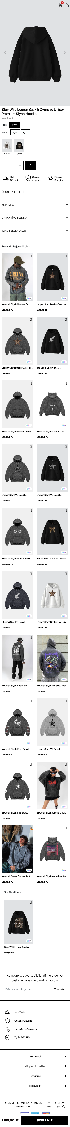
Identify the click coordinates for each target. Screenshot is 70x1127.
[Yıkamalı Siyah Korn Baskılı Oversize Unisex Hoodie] (17, 722)
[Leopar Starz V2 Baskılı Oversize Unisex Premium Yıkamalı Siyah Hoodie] (17, 468)
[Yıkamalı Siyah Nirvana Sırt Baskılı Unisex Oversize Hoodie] (17, 277)
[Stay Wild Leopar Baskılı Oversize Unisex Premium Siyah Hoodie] (18, 922)
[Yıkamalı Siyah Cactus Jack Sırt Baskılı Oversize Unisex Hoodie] (52, 404)
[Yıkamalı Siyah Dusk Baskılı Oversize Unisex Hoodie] (17, 531)
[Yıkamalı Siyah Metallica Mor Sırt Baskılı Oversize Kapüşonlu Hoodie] (52, 658)
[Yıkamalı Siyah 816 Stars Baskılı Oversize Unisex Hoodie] (17, 785)
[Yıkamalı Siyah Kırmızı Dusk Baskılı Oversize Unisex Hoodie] (52, 785)
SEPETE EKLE (45, 1120)
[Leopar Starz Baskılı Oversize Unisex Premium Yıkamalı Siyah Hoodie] (17, 341)
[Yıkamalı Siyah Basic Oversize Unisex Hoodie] (17, 404)
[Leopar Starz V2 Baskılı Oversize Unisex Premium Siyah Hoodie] (52, 468)
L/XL (25, 132)
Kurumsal (35, 1056)
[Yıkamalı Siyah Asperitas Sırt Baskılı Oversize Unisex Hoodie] (52, 849)
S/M (15, 132)
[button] (5, 53)
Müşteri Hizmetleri (35, 1066)
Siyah (14, 124)
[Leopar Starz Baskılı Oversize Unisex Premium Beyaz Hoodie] (52, 595)
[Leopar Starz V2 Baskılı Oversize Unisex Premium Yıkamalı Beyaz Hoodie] (52, 722)
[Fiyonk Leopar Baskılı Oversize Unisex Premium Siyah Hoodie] (52, 531)
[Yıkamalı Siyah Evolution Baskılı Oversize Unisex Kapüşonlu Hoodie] (17, 658)
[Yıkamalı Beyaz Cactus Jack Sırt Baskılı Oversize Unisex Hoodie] (17, 849)
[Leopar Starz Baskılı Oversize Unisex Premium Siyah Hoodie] (52, 277)
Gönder (60, 989)
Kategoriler (35, 1076)
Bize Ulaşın (35, 1085)
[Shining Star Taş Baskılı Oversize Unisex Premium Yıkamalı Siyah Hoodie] (17, 595)
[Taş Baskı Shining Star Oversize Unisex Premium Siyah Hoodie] (52, 341)
